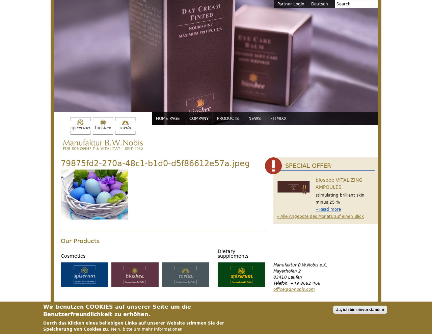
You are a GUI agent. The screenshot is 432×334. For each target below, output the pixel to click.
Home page (168, 118)
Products (228, 118)
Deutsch (319, 4)
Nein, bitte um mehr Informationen (147, 329)
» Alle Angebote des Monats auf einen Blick (320, 216)
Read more (330, 209)
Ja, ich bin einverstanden (360, 309)
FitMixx (278, 118)
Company (199, 118)
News (254, 118)
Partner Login (290, 4)
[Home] (103, 134)
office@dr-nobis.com (294, 289)
